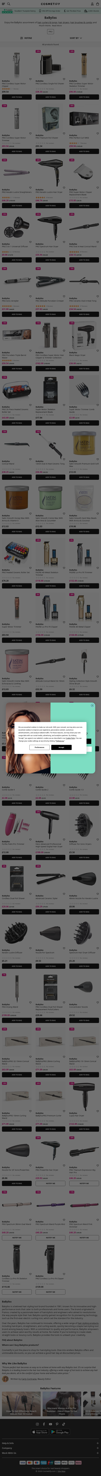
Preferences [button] (60, 741)
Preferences (39, 747)
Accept (61, 747)
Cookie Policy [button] (70, 738)
